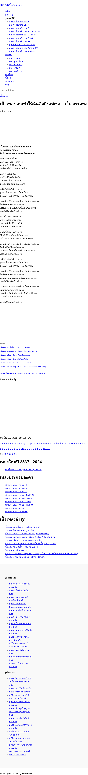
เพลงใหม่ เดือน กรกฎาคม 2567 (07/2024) (23, 469)
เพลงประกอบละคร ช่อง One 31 (19, 498)
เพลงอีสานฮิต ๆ (16, 64)
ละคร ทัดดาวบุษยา (8, 373)
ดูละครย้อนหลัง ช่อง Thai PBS (23, 51)
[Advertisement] (44, 127)
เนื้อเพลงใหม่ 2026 (11, 4)
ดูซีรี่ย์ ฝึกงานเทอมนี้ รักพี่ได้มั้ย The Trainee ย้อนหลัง (20, 681)
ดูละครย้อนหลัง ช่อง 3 (19, 21)
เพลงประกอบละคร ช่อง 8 (16, 492)
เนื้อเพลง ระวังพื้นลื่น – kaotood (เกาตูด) (22, 527)
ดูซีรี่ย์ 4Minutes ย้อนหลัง (20, 692)
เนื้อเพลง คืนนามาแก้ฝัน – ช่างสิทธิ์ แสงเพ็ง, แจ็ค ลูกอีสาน (30, 543)
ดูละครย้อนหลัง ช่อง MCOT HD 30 (24, 31)
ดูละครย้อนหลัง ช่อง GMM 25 (22, 35)
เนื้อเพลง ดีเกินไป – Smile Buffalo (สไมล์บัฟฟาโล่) (27, 534)
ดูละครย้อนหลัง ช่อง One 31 (22, 38)
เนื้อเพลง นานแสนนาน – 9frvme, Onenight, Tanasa (18, 351)
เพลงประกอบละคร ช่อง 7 (16, 488)
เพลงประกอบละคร (26, 373)
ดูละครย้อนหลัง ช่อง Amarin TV (23, 48)
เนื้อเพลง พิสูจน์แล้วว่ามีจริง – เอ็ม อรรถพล (15, 347)
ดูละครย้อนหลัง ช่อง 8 (19, 28)
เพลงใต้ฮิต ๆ (14, 68)
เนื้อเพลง (8, 78)
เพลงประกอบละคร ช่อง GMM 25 (19, 495)
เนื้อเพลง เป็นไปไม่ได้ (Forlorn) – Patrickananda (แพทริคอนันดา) (23, 367)
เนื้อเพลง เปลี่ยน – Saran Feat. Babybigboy (15, 355)
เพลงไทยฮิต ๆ (15, 58)
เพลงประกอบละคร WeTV (16, 511)
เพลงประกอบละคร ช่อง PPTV (18, 501)
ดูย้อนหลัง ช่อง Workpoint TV (22, 45)
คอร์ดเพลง (9, 81)
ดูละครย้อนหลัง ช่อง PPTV (21, 41)
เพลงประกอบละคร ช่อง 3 (16, 485)
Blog (7, 84)
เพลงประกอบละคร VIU (15, 508)
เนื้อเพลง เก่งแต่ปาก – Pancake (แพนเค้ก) (23, 540)
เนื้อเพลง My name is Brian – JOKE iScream (25, 557)
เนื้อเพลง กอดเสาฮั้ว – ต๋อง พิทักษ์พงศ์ (21, 547)
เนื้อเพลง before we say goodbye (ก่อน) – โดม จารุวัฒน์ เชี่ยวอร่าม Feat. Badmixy (41, 553)
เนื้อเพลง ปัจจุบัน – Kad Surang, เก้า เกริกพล (15, 363)
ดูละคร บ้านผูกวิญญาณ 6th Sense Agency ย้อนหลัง (19, 711)
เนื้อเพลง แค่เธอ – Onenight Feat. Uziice (14, 359)
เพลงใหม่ (9, 74)
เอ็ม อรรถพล (40, 373)
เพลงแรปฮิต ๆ (15, 71)
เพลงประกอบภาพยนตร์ (19, 751)
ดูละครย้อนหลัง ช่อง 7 (19, 25)
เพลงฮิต (8, 55)
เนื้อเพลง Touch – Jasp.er (16, 550)
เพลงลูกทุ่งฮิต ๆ (16, 61)
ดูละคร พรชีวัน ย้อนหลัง (20, 688)
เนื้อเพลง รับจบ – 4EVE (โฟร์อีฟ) (19, 530)
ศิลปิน (7, 11)
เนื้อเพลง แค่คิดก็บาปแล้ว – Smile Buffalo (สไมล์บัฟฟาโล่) (30, 537)
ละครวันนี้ (9, 15)
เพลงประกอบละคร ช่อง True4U (19, 505)
